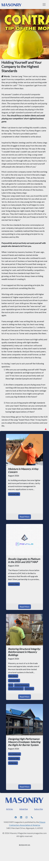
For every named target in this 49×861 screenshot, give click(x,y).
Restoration (29, 689)
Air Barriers (13, 763)
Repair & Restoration (16, 689)
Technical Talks (14, 494)
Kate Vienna (13, 676)
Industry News (14, 584)
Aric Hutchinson (14, 754)
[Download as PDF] (45, 429)
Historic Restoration (22, 685)
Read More (24, 516)
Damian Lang (16, 76)
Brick (11, 685)
